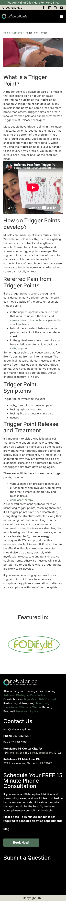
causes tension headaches (27, 320)
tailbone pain (18, 348)
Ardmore (9, 695)
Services (17, 32)
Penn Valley (37, 695)
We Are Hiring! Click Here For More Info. (33, 2)
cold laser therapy (21, 500)
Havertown (10, 707)
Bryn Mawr (31, 699)
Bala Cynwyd (47, 699)
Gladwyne (22, 695)
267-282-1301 (22, 735)
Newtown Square (27, 711)
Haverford (41, 703)
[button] (61, 16)
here (30, 579)
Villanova (25, 707)
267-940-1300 (18, 742)
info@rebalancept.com (17, 729)
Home (6, 32)
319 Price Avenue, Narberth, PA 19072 (27, 763)
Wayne (36, 707)
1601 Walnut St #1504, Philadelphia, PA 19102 (32, 752)
